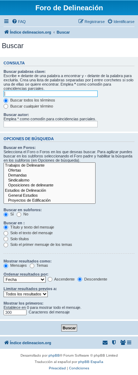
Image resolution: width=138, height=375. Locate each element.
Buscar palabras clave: (25, 71)
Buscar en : (14, 223)
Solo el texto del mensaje (31, 233)
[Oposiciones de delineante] (49, 185)
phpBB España (90, 362)
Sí (11, 214)
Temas (41, 265)
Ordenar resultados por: (26, 274)
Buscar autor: (16, 114)
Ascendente (64, 279)
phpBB (54, 355)
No (25, 214)
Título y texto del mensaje (31, 227)
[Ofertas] (49, 170)
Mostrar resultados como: (28, 261)
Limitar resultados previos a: (30, 289)
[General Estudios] (49, 195)
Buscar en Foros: (20, 147)
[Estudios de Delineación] (49, 190)
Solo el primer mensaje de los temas (40, 244)
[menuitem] (19, 21)
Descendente (95, 279)
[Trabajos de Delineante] (49, 165)
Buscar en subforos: (23, 210)
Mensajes (18, 265)
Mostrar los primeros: (24, 303)
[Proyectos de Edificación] (49, 200)
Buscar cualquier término (31, 106)
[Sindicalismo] (49, 180)
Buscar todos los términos (32, 100)
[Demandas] (49, 175)
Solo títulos (19, 239)
